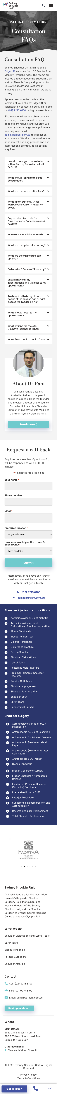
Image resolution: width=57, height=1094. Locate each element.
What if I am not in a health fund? (26, 339)
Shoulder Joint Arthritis (24, 691)
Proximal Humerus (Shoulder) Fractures (27, 674)
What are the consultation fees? (26, 191)
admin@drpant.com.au (17, 134)
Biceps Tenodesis (22, 763)
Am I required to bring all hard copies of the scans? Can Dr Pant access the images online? (26, 299)
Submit (28, 563)
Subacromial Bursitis (22, 707)
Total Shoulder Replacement (28, 816)
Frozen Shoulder (20, 652)
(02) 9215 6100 (17, 110)
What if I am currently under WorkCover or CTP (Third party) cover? (25, 204)
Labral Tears (18, 662)
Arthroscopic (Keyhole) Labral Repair (29, 744)
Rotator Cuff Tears (21, 681)
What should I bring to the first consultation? (25, 179)
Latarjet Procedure (23, 797)
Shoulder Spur (19, 696)
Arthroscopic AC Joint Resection (31, 731)
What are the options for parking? (27, 245)
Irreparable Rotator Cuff (26, 792)
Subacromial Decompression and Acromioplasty (31, 804)
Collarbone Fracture (22, 646)
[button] (51, 5)
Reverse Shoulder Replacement (30, 810)
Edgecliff (10, 71)
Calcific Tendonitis (21, 641)
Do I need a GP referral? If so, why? (27, 269)
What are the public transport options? (24, 257)
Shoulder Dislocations (23, 657)
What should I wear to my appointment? (22, 314)
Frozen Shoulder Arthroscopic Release (29, 777)
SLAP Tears (17, 701)
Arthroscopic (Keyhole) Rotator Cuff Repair (30, 752)
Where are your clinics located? (25, 234)
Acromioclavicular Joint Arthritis (29, 617)
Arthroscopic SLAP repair (27, 758)
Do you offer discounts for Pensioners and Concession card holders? (26, 221)
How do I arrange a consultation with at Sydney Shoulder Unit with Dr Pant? (26, 164)
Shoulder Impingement (23, 686)
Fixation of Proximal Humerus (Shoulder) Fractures (29, 786)
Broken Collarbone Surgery (27, 770)
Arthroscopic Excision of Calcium (31, 737)
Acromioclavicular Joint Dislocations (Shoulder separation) (30, 625)
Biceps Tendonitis (21, 631)
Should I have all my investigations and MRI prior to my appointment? (27, 282)
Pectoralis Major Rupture (25, 667)
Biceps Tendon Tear (22, 636)
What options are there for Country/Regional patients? (23, 327)
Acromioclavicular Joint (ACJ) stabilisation (29, 725)
